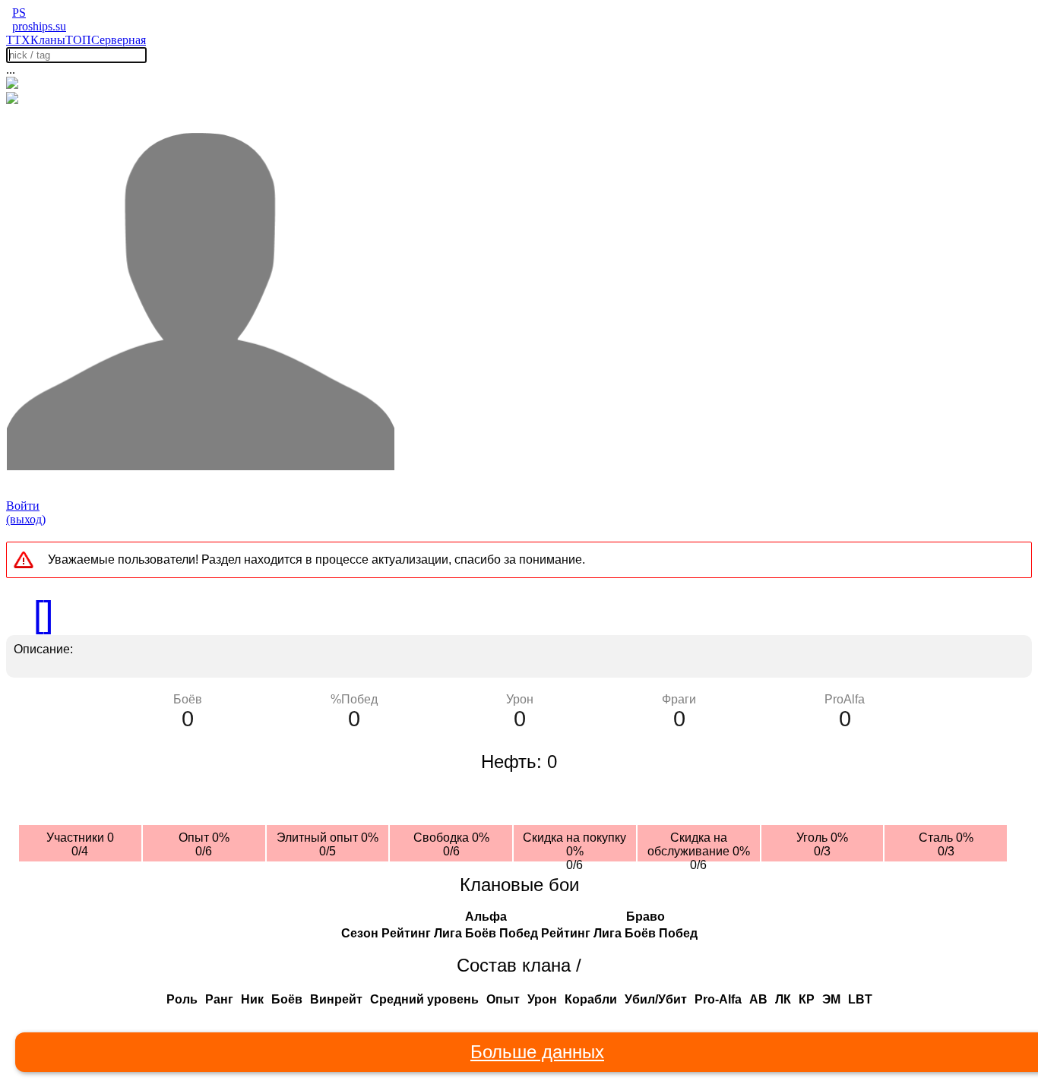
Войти (23, 505)
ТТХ (18, 39)
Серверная (118, 39)
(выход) (26, 519)
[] (43, 614)
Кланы (47, 39)
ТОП (78, 39)
